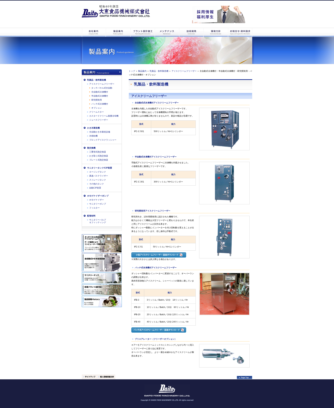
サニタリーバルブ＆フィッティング (97, 221)
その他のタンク (96, 184)
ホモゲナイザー (96, 200)
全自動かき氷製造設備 (99, 132)
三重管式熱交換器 (97, 152)
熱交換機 (91, 148)
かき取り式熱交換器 (98, 156)
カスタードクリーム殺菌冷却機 (103, 116)
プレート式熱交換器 (98, 160)
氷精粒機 (93, 136)
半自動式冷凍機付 (99, 96)
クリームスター (96, 112)
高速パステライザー (98, 176)
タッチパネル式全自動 (101, 88)
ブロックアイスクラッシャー (102, 140)
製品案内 (142, 71)
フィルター (94, 208)
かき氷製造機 (93, 128)
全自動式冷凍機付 (99, 92)
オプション (96, 108)
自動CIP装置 (95, 188)
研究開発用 (96, 100)
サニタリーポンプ (97, 204)
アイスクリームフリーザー (101, 84)
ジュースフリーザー (98, 120)
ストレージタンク (97, 180)
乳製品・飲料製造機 (96, 80)
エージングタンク (97, 172)
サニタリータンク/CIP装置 (99, 168)
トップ (132, 71)
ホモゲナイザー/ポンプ (98, 196)
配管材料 (91, 216)
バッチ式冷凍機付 (99, 104)
